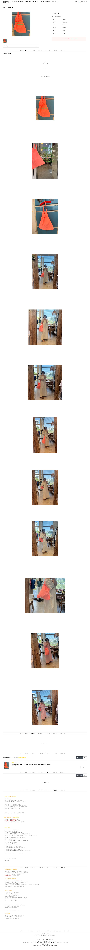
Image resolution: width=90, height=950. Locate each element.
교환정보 (61, 50)
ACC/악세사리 (10, 7)
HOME (21, 931)
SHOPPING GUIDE (57, 931)
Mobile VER (66, 931)
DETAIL (26, 50)
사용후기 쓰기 (79, 757)
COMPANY (30, 931)
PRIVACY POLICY (48, 931)
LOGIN (76, 1)
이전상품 (6, 45)
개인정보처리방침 (64, 942)
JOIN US (79, 1)
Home (5, 7)
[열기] (57, 2)
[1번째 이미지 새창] (5, 40)
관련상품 (33, 50)
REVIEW (40, 50)
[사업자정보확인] (57, 942)
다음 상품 (36, 45)
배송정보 (55, 50)
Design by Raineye (53, 945)
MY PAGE (85, 1)
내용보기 (83, 767)
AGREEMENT (39, 931)
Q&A (48, 50)
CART (82, 1)
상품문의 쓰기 (79, 775)
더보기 (85, 757)
